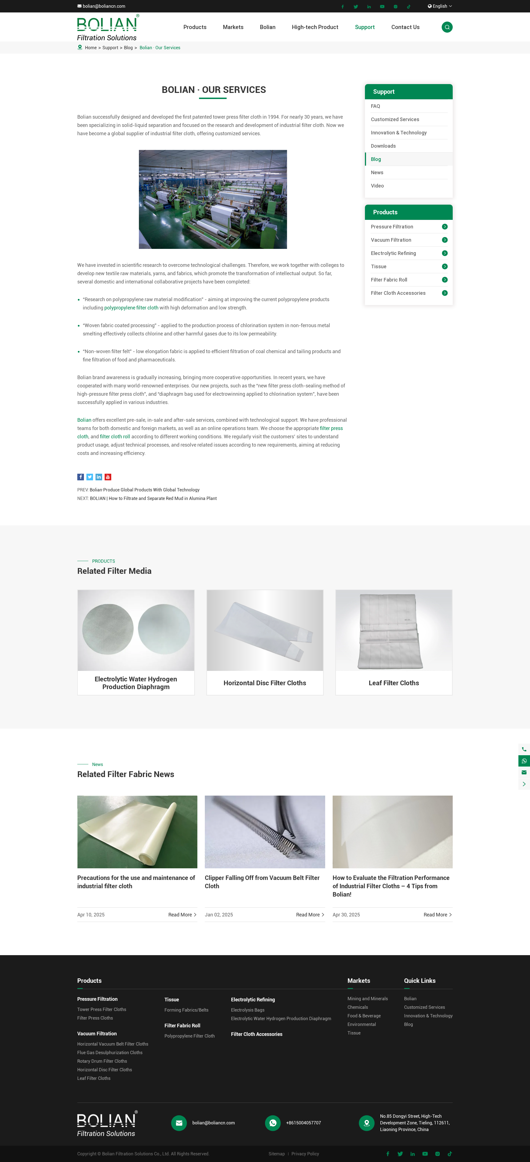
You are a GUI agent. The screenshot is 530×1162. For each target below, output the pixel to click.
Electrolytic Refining (393, 253)
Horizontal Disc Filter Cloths (136, 683)
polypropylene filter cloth (131, 308)
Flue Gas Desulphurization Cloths (109, 1052)
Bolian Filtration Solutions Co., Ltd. (136, 1153)
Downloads (383, 146)
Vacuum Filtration (391, 240)
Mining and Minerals (368, 998)
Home (91, 47)
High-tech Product (315, 27)
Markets (233, 27)
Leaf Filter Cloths (265, 683)
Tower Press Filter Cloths (101, 1009)
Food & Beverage (364, 1015)
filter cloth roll (115, 436)
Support (365, 27)
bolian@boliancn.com (104, 6)
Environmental (362, 1024)
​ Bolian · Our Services (159, 47)
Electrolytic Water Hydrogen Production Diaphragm (281, 1018)
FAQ (375, 106)
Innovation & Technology (399, 132)
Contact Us (405, 27)
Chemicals (358, 1007)
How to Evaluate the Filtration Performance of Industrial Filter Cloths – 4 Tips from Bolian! (391, 886)
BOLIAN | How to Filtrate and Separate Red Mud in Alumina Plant (153, 498)
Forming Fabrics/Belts (186, 1010)
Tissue (378, 266)
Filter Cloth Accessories (398, 293)
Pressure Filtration (392, 226)
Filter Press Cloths (95, 1018)
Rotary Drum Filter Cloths (394, 683)
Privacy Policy (305, 1153)
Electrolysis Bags (247, 1010)
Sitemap (277, 1153)
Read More (182, 915)
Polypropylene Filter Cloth (190, 1036)
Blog (128, 47)
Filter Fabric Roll (389, 280)
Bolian (267, 27)
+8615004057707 (303, 1122)
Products (195, 27)
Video (377, 186)
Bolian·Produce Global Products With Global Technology (145, 490)
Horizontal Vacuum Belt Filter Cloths (112, 1044)
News (377, 172)
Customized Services (395, 119)
